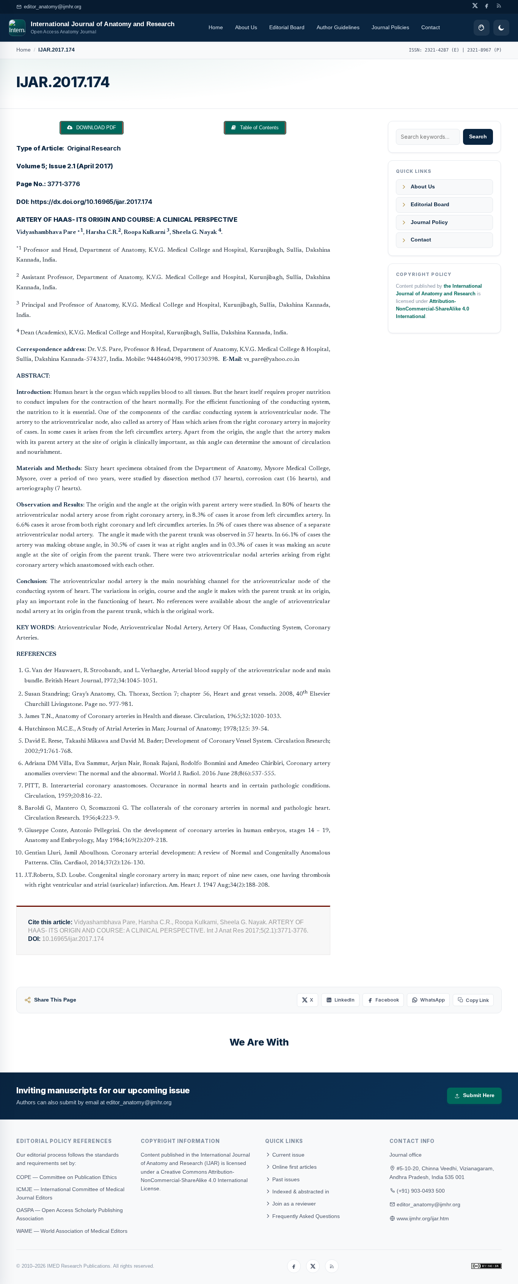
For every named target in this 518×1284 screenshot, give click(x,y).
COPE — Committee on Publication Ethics (66, 1177)
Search (478, 137)
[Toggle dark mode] (501, 28)
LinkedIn (344, 1000)
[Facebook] (294, 1266)
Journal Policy (429, 222)
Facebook (387, 1000)
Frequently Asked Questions (305, 1216)
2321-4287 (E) (442, 50)
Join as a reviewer (293, 1204)
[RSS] (332, 1266)
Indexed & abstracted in (300, 1191)
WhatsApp (432, 1000)
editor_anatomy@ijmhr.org (52, 6)
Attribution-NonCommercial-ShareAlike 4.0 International (432, 309)
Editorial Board (287, 27)
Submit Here (478, 1095)
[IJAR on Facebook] (487, 5)
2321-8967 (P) (484, 50)
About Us (246, 27)
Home (216, 27)
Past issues (285, 1179)
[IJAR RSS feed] (499, 5)
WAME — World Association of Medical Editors (71, 1231)
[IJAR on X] (475, 5)
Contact (430, 27)
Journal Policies (390, 27)
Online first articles (294, 1167)
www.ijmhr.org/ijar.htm (423, 1218)
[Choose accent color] (482, 28)
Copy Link (477, 1000)
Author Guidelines (338, 27)
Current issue (288, 1155)
